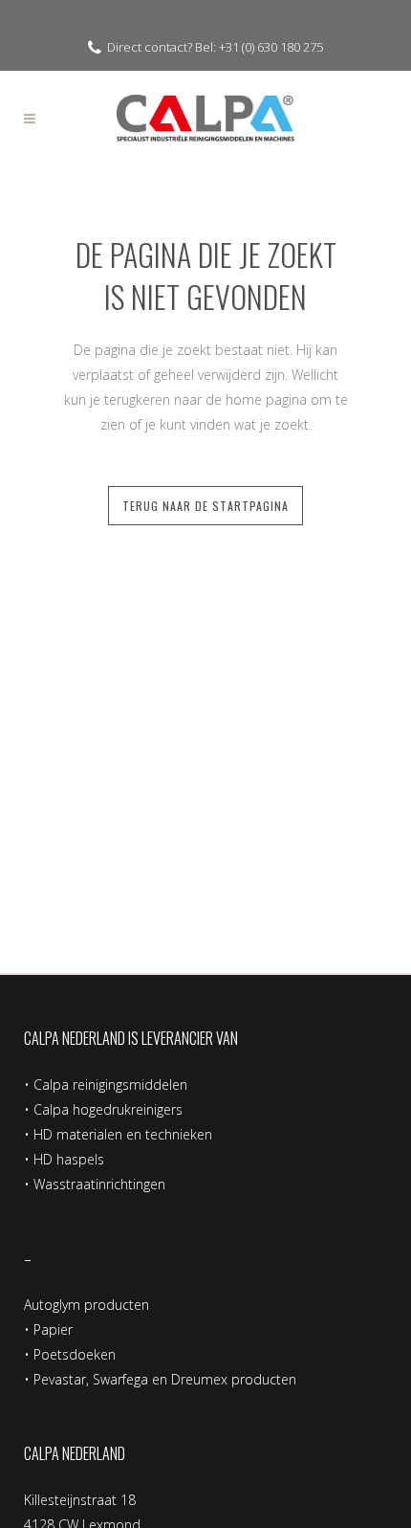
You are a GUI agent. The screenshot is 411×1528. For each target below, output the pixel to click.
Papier (53, 1329)
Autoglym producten (86, 1304)
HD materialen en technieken (122, 1134)
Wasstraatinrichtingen (99, 1184)
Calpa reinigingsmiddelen (110, 1084)
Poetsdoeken (74, 1354)
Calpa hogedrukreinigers (108, 1109)
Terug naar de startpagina (205, 506)
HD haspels (68, 1159)
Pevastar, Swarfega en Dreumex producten (164, 1379)
